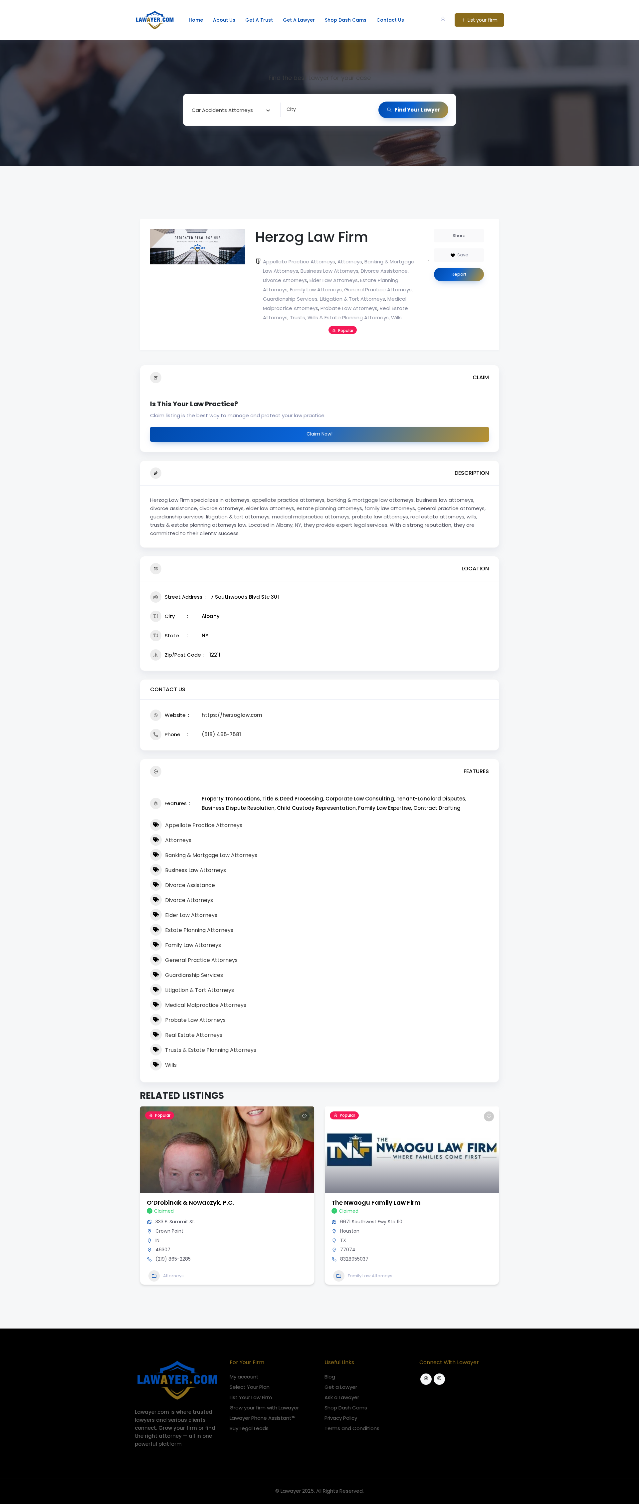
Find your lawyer (417, 109)
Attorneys (349, 261)
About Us (224, 20)
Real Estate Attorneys (193, 1035)
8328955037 (354, 1259)
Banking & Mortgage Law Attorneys (211, 855)
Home (196, 20)
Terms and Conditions (351, 1428)
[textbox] (222, 110)
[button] (144, 1204)
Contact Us (390, 20)
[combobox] (231, 110)
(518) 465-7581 (221, 734)
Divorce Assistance (384, 270)
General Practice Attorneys (378, 289)
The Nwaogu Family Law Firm (376, 1202)
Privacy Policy (340, 1417)
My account (244, 1376)
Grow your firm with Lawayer (264, 1407)
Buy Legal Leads (249, 1428)
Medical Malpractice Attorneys (205, 1005)
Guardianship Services (290, 298)
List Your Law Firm (251, 1397)
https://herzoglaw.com (232, 715)
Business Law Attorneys (329, 270)
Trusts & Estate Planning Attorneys (210, 1050)
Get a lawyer (299, 20)
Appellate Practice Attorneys (299, 261)
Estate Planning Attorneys (199, 930)
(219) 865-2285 (173, 1259)
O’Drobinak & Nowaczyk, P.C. (190, 1202)
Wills (396, 317)
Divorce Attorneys (285, 280)
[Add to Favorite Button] (304, 1116)
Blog (329, 1376)
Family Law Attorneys (316, 289)
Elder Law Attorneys (334, 280)
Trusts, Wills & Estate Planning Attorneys (339, 317)
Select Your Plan (250, 1386)
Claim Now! (319, 434)
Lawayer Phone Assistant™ (263, 1417)
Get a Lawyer (340, 1386)
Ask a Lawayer (341, 1397)
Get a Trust (259, 20)
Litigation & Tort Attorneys (352, 298)
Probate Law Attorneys (348, 308)
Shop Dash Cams (345, 20)
